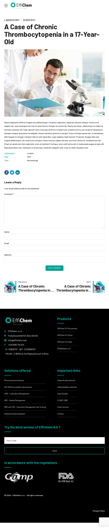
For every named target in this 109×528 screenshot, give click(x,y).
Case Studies (62, 394)
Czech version (63, 407)
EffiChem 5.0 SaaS (64, 342)
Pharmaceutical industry (14, 380)
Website (7, 255)
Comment (9, 194)
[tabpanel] (54, 83)
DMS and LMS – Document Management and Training (25, 407)
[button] (7, 83)
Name (6, 232)
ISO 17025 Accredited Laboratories (18, 387)
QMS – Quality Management (14, 400)
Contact (60, 414)
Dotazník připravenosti (66, 380)
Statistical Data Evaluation (14, 414)
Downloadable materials (67, 387)
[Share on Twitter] (12, 172)
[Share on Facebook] (6, 172)
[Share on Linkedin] (17, 172)
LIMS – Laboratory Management (16, 394)
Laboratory (12, 20)
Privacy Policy (99, 511)
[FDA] (65, 477)
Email (6, 243)
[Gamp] (19, 477)
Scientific (29, 20)
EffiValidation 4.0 (63, 348)
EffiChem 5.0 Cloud (64, 335)
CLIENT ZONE (62, 400)
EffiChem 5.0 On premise (67, 328)
